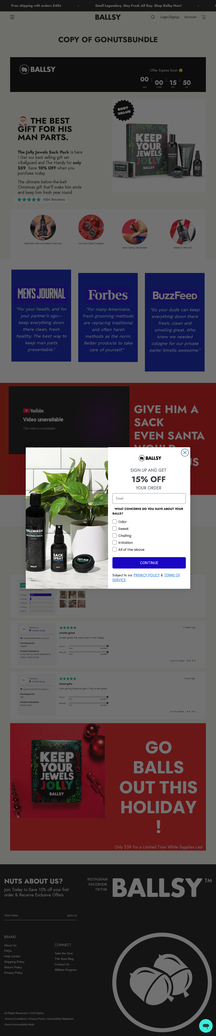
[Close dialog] (185, 452)
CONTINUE (149, 563)
